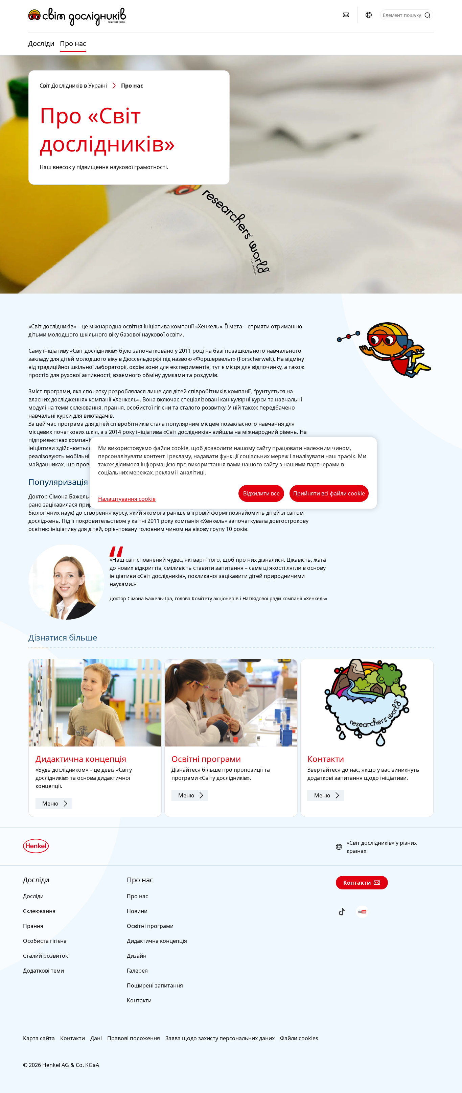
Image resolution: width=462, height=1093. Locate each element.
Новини (137, 911)
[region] (233, 473)
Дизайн (136, 955)
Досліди (41, 44)
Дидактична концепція (157, 941)
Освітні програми (150, 926)
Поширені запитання (155, 985)
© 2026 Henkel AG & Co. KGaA (61, 1065)
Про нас (73, 44)
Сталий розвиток (45, 955)
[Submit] (427, 15)
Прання (33, 926)
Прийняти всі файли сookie (329, 493)
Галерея (137, 970)
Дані (96, 1038)
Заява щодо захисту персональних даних (220, 1038)
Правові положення (133, 1038)
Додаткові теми (43, 970)
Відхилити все (261, 493)
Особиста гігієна (45, 941)
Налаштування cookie (127, 499)
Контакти (139, 1000)
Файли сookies (299, 1038)
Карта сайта (39, 1038)
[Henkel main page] (77, 16)
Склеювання (39, 911)
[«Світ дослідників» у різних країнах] (369, 15)
